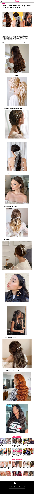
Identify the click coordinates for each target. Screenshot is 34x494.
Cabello (4, 3)
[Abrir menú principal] (1, 1)
